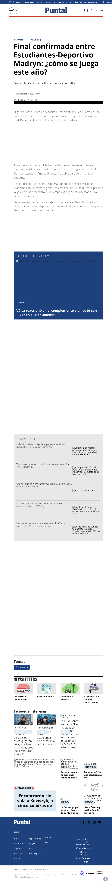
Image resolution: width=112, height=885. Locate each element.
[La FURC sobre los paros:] (70, 717)
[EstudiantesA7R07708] (58, 101)
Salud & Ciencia (45, 696)
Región (40, 2)
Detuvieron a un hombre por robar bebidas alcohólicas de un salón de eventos (70, 778)
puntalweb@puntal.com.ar (27, 877)
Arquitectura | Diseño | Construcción (92, 699)
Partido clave (43, 731)
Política (17, 858)
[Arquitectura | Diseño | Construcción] (93, 688)
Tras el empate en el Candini (25, 731)
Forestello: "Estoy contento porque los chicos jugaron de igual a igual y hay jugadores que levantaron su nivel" (23, 741)
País (31, 848)
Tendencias (89, 802)
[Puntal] (22, 824)
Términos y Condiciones (22, 869)
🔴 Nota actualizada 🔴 (24, 788)
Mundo (48, 837)
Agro (47, 842)
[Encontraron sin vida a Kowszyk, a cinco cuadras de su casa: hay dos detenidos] (35, 774)
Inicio (18, 2)
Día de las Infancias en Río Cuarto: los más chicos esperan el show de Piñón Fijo (40, 505)
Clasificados (83, 858)
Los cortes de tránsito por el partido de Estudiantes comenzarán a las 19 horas (46, 736)
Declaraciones (90, 767)
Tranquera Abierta (67, 698)
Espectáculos (75, 2)
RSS (86, 862)
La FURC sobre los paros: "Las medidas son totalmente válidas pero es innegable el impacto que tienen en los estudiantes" (70, 734)
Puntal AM (65, 731)
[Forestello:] (23, 724)
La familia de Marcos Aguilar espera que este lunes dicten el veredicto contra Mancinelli (41, 445)
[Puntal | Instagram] (94, 822)
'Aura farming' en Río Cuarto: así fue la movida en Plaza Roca (93, 813)
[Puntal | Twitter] (96, 10)
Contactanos (83, 848)
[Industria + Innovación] (23, 688)
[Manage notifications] (105, 879)
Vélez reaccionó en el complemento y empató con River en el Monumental (56, 312)
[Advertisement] (81, 141)
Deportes (50, 2)
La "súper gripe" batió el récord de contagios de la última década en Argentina (70, 813)
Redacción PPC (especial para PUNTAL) (97, 787)
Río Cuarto (28, 2)
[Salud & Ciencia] (46, 688)
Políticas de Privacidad (40, 869)
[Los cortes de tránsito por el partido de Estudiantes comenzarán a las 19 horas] (46, 724)
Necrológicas (35, 853)
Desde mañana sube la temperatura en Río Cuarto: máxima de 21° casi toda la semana (40, 524)
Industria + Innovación (20, 698)
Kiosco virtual (84, 853)
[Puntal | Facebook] (91, 10)
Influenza (65, 802)
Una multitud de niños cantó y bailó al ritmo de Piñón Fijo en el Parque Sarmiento (44, 485)
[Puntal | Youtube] (102, 10)
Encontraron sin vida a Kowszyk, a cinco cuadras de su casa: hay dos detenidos (35, 805)
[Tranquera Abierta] (70, 688)
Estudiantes (22, 667)
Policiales (62, 2)
